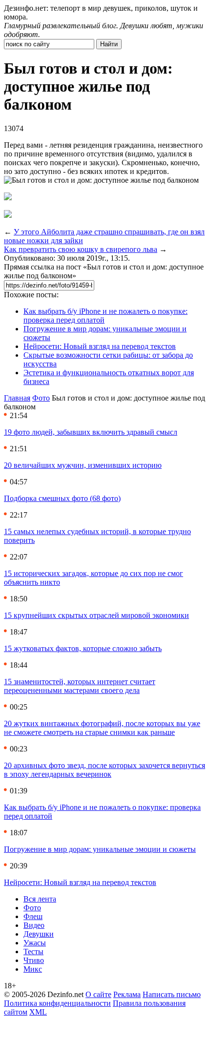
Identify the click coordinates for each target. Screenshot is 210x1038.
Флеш (32, 916)
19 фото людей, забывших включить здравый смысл (90, 432)
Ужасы (34, 943)
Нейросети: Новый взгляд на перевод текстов (99, 346)
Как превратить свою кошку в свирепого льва (80, 249)
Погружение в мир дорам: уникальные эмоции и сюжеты (100, 849)
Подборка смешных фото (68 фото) (62, 498)
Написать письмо (172, 994)
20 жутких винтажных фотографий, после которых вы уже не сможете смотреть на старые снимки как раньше (102, 727)
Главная (17, 398)
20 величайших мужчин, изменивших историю (83, 465)
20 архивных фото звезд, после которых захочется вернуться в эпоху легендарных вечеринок (104, 769)
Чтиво (33, 960)
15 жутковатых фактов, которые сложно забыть (83, 648)
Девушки (38, 934)
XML (38, 1012)
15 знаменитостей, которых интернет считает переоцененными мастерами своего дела (79, 685)
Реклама (127, 994)
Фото (41, 398)
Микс (32, 969)
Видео (33, 925)
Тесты (33, 951)
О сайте (98, 994)
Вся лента (39, 899)
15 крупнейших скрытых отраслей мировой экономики (96, 615)
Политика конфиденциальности (57, 1003)
